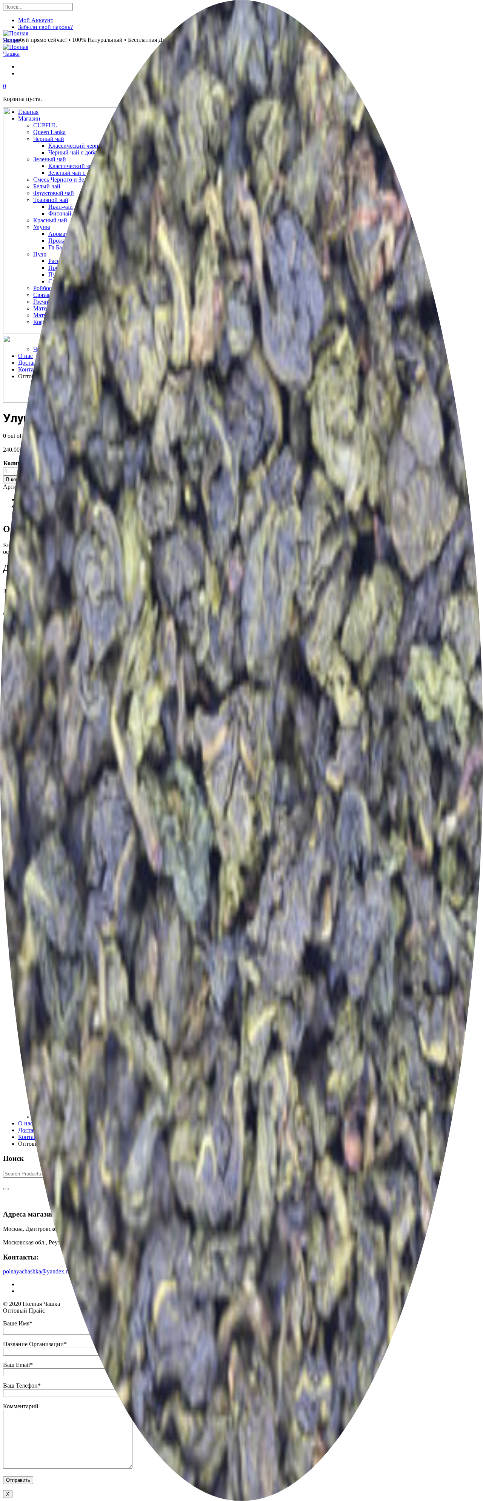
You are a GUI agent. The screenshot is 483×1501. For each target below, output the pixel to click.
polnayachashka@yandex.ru (37, 1271)
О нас (25, 1123)
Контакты (30, 1137)
